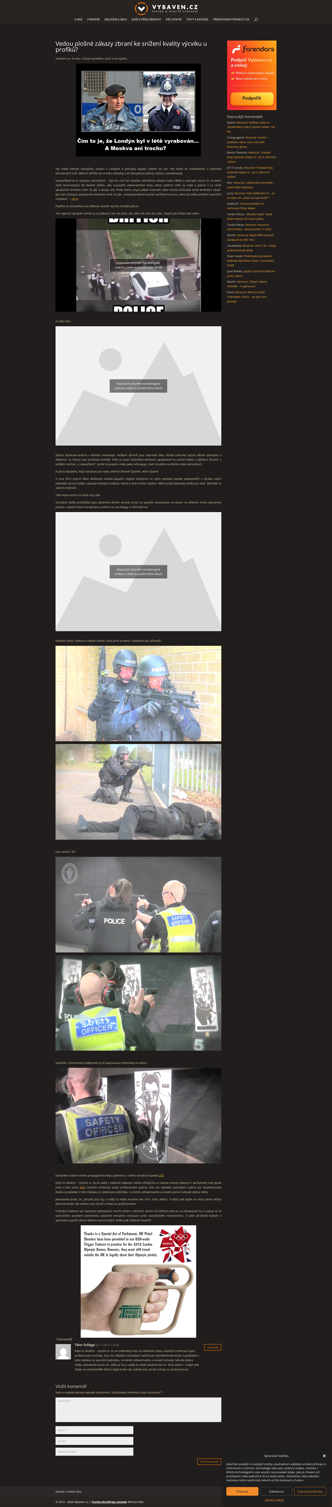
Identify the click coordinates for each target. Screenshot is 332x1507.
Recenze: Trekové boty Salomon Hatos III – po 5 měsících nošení (251, 157)
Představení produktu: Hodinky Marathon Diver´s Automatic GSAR (250, 260)
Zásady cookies (274, 1500)
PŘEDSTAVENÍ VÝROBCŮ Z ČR (231, 19)
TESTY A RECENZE (197, 19)
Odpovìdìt (212, 1347)
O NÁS (78, 19)
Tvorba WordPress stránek (109, 1502)
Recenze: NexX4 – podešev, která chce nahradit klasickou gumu (247, 142)
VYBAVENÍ (93, 19)
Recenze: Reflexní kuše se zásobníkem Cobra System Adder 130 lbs (251, 127)
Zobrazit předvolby (310, 1491)
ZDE (161, 1175)
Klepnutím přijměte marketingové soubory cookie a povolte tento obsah (138, 265)
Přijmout (242, 1491)
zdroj (74, 199)
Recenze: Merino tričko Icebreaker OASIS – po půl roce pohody (247, 296)
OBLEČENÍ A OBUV (115, 19)
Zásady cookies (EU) (68, 1491)
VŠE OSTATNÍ (174, 19)
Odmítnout (276, 1491)
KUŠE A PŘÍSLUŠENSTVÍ (146, 19)
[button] (324, 1456)
